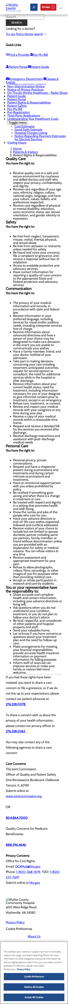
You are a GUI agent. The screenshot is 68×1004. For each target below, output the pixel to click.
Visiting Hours (16, 143)
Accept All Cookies (34, 997)
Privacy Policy (15, 922)
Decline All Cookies (34, 986)
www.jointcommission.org (24, 796)
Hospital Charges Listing (31, 133)
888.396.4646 (16, 845)
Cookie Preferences (34, 976)
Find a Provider (19, 55)
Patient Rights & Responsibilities (29, 103)
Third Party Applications (23, 116)
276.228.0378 (15, 704)
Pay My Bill (40, 55)
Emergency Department (26, 79)
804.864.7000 (17, 818)
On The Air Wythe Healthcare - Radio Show (37, 93)
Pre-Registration (18, 112)
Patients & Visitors (25, 152)
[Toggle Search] (34, 7)
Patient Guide (40, 67)
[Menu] (60, 8)
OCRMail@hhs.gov (27, 866)
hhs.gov (34, 883)
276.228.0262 (15, 731)
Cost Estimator (25, 126)
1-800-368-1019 (28, 872)
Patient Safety (17, 106)
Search (16, 22)
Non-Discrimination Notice (26, 86)
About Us (34, 936)
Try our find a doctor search (24, 34)
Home (17, 149)
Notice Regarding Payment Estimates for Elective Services (40, 137)
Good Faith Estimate (28, 130)
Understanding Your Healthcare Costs (32, 121)
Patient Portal (18, 67)
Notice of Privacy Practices (25, 90)
